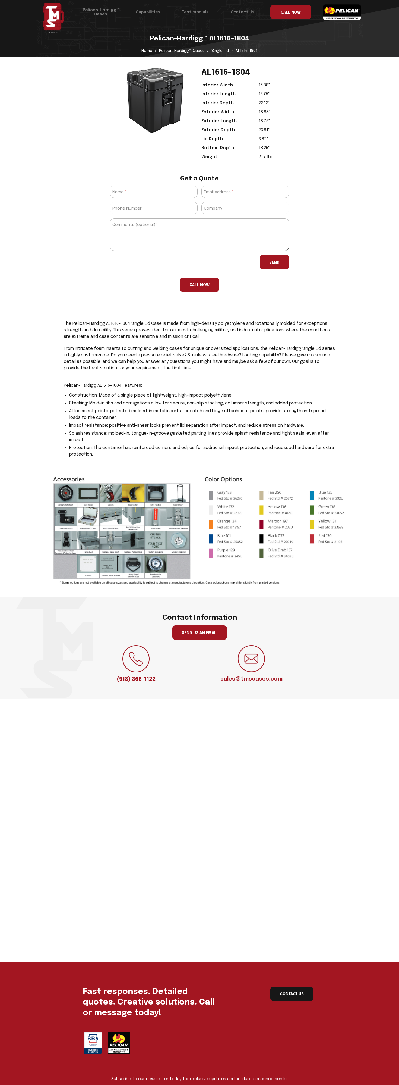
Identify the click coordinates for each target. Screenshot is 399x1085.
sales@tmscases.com (251, 679)
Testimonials (195, 12)
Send (274, 262)
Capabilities (148, 12)
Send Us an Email (199, 633)
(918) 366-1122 (136, 679)
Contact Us (243, 12)
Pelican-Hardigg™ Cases (101, 12)
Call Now (199, 285)
